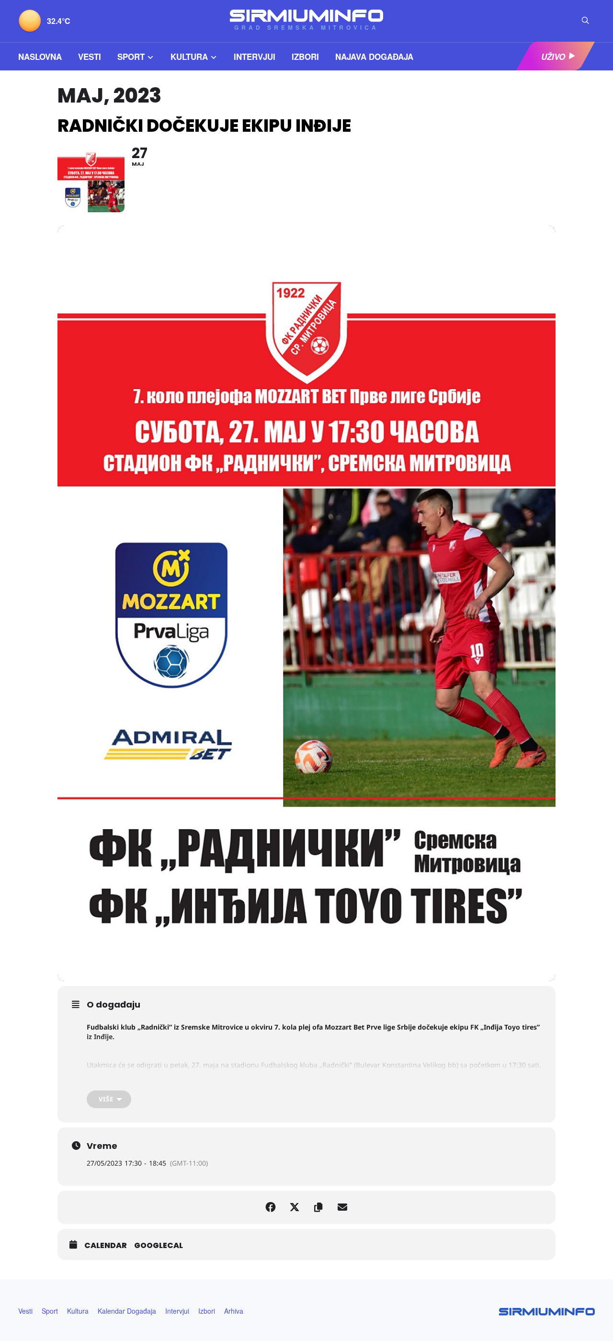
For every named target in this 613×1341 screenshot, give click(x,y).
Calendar (105, 1245)
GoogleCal (158, 1245)
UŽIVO (553, 56)
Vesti (89, 56)
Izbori (305, 56)
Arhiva (233, 1311)
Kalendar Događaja (127, 1311)
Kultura (189, 56)
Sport (131, 56)
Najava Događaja (374, 56)
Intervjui (254, 56)
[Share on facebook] (271, 1207)
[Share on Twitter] (294, 1207)
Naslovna (40, 56)
